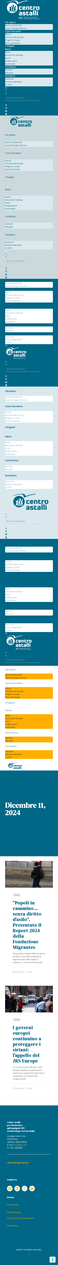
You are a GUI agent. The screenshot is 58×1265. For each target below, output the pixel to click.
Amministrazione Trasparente (20, 1218)
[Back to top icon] (49, 1258)
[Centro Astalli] (23, 19)
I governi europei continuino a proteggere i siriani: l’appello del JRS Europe (27, 1044)
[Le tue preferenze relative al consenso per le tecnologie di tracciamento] (53, 1260)
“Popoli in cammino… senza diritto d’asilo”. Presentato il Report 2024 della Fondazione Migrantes (27, 925)
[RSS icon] (29, 1254)
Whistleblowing (14, 1212)
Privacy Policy (13, 1205)
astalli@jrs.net (20, 1145)
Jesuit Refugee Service (18, 1163)
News (16, 895)
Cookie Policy (12, 1226)
